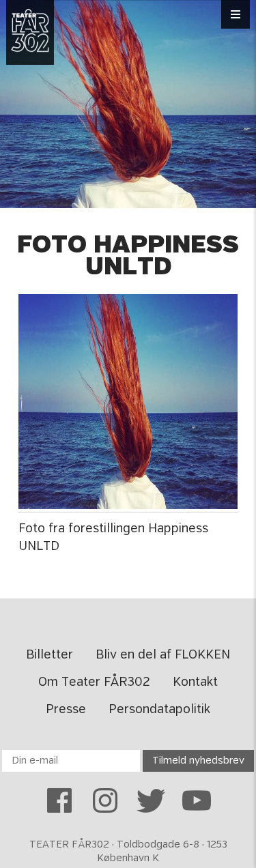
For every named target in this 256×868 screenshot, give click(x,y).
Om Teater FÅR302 (94, 682)
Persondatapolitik (159, 710)
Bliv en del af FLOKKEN (163, 655)
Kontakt (195, 682)
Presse (66, 710)
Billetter (49, 655)
